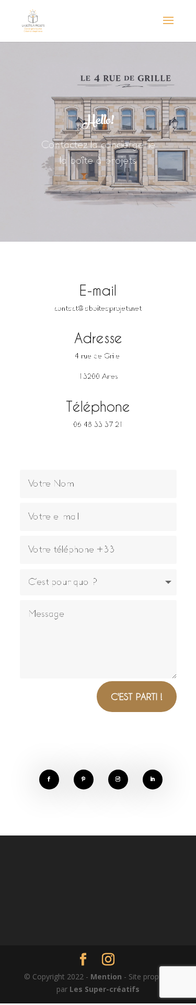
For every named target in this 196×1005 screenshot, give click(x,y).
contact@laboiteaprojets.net (98, 308)
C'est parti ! (137, 696)
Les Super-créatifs (105, 989)
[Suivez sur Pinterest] (84, 779)
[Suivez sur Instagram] (118, 779)
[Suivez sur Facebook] (49, 779)
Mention (107, 976)
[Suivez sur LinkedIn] (153, 779)
